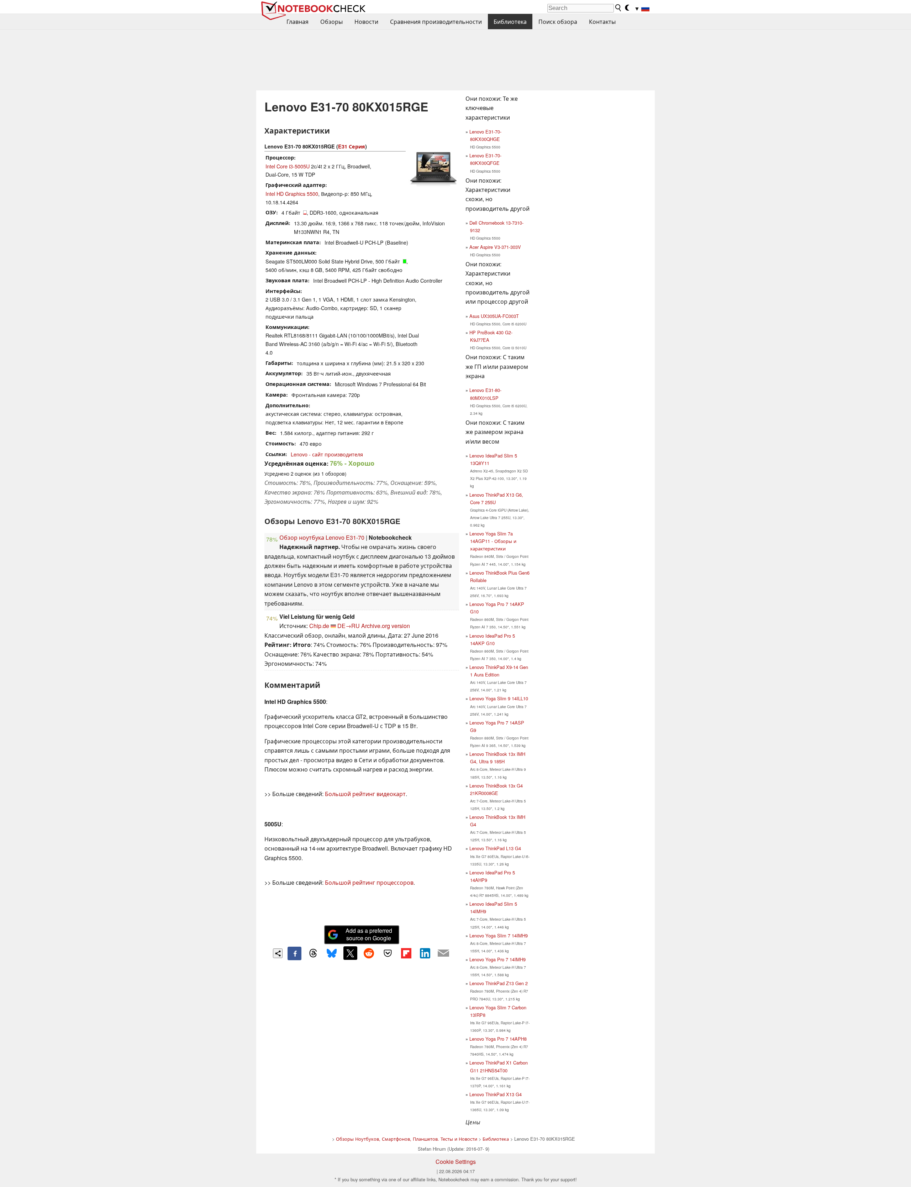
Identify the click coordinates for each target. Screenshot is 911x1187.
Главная (297, 21)
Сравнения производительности (436, 21)
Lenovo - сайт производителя (327, 454)
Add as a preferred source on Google (369, 934)
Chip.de (319, 626)
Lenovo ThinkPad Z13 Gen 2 (498, 983)
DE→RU (348, 626)
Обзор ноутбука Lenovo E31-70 (321, 537)
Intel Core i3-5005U (287, 166)
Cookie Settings (456, 1161)
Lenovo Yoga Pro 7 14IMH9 (497, 959)
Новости (366, 21)
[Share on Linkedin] (425, 953)
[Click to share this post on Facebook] (294, 953)
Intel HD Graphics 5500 (291, 193)
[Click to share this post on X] (350, 953)
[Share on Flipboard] (406, 953)
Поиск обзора (557, 21)
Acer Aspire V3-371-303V (495, 247)
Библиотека (510, 21)
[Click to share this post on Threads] (313, 953)
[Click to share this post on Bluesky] (331, 953)
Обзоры (331, 21)
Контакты (602, 21)
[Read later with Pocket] (387, 953)
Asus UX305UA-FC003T (494, 316)
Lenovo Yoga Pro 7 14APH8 (498, 1038)
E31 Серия (351, 146)
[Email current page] (443, 953)
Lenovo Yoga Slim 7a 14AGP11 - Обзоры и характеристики (492, 541)
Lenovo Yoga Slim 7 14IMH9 (498, 935)
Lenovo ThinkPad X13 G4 (495, 1094)
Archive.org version (385, 626)
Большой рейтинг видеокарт (365, 794)
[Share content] (278, 953)
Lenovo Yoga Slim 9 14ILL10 (498, 698)
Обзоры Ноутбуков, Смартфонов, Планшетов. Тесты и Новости (406, 1138)
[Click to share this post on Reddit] (369, 953)
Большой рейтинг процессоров (369, 882)
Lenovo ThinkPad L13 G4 (495, 848)
